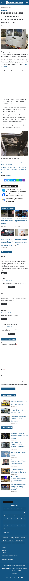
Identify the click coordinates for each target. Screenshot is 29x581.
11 (11, 518)
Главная (4, 7)
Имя (2, 363)
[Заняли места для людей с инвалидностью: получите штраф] (5, 454)
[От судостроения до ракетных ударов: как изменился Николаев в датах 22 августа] (5, 411)
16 (4, 522)
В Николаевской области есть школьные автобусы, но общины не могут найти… (19, 403)
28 (21, 525)
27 (17, 525)
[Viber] (23, 180)
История (17, 537)
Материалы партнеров (7, 559)
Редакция (3, 552)
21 (21, 522)
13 (17, 518)
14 (21, 518)
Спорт (3, 543)
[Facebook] (5, 180)
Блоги (11, 537)
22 (24, 522)
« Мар (4, 532)
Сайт (2, 375)
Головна (3, 550)
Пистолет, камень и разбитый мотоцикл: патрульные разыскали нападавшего (7, 221)
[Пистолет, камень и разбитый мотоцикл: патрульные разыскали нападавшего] (7, 213)
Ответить (4, 273)
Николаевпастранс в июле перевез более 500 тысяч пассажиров (21, 220)
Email (3, 369)
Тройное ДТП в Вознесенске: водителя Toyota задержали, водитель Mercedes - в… (19, 478)
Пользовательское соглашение (9, 555)
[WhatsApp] (17, 180)
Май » (8, 532)
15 (24, 518)
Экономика (21, 543)
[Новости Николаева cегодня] (14, 2)
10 (7, 518)
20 (17, 522)
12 (14, 518)
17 (7, 522)
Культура (23, 537)
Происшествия (19, 540)
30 (4, 528)
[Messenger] (14, 180)
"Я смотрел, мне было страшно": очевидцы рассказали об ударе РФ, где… (19, 471)
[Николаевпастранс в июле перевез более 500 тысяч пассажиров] (21, 213)
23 (4, 525)
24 (7, 525)
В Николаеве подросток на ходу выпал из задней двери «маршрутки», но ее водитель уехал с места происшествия (14, 170)
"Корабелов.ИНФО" (7, 568)
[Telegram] (20, 180)
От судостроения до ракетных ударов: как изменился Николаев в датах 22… (19, 410)
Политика (9, 7)
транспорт (8, 175)
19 (14, 522)
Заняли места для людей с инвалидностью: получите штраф (18, 454)
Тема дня (15, 543)
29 (24, 525)
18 (11, 522)
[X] (8, 180)
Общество (4, 540)
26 (14, 525)
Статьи (9, 543)
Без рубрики (5, 537)
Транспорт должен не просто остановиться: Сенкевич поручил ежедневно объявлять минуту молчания (21, 241)
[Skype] (11, 180)
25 (11, 525)
